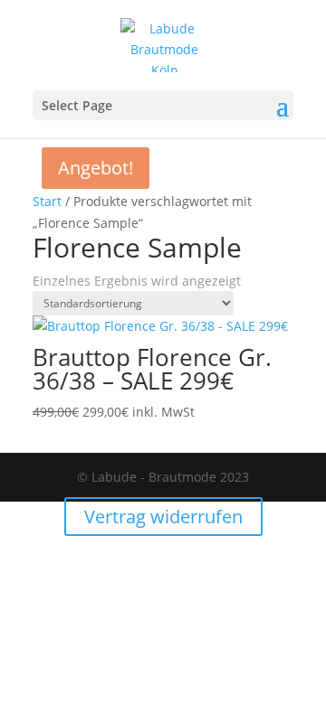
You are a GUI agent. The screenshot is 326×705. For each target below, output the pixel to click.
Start (47, 201)
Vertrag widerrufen (163, 516)
